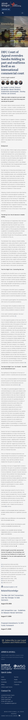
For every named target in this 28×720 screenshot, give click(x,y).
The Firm (16, 677)
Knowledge (4, 682)
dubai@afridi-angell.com (10, 703)
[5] (6, 506)
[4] (19, 462)
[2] (25, 362)
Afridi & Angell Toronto (6, 687)
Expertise (3, 679)
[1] (15, 316)
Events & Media (18, 682)
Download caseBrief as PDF (10, 587)
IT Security (16, 684)
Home (2, 677)
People (15, 679)
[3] (19, 385)
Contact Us (6, 9)
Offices (3, 684)
